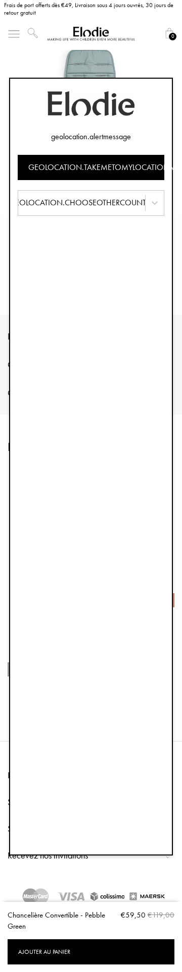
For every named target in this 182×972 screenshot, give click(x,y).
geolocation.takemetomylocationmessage (96, 167)
